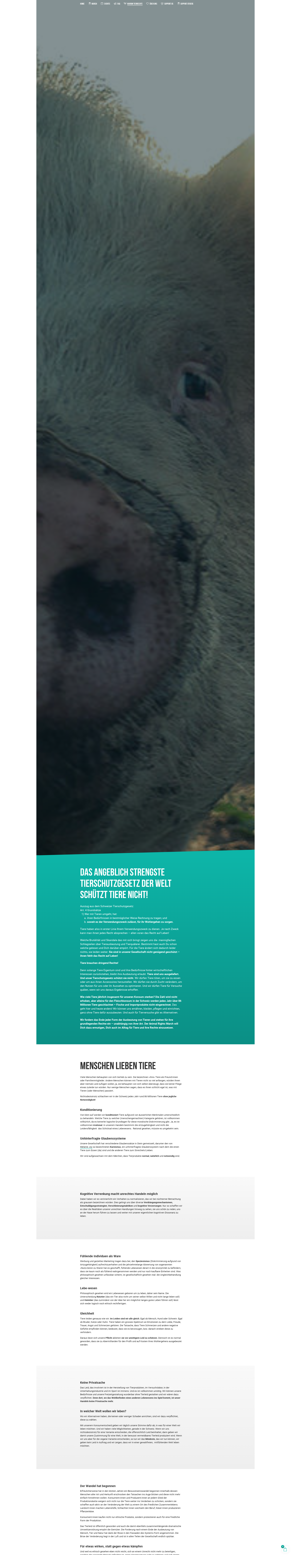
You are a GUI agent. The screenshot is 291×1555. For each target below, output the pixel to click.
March (94, 3)
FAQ (118, 3)
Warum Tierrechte (135, 3)
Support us (168, 3)
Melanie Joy (86, 1146)
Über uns (153, 3)
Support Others (187, 3)
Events (107, 3)
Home (82, 3)
